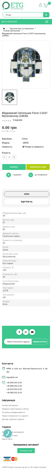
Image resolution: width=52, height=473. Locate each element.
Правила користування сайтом (15, 409)
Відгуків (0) (26, 202)
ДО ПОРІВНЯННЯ (40, 175)
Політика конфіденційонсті (13, 412)
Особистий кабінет (10, 405)
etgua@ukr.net (12, 377)
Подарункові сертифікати (13, 432)
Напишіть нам (26, 451)
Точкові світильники (11, 31)
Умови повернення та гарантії (15, 416)
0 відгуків (17, 120)
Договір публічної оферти (13, 419)
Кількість (6, 153)
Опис (26, 194)
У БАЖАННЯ (16, 175)
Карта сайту (7, 439)
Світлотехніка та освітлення (22, 28)
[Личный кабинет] (40, 5)
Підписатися (40, 342)
